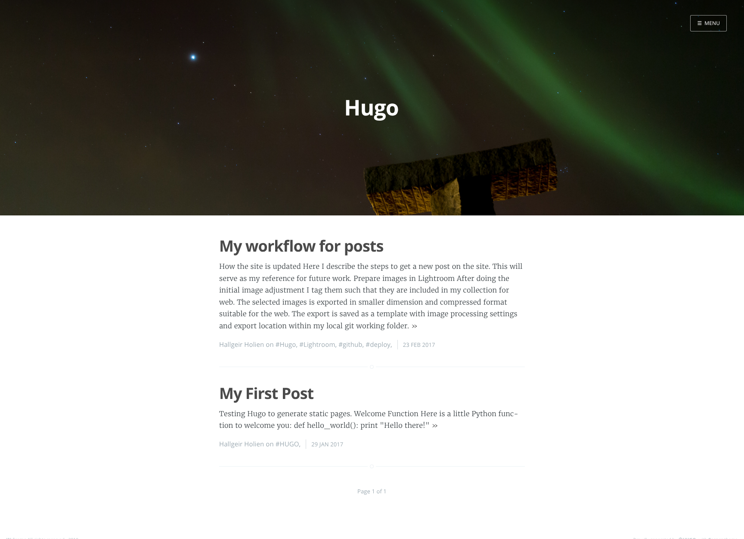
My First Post (266, 393)
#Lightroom (317, 344)
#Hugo (286, 344)
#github (350, 344)
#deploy (378, 344)
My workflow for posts (301, 245)
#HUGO (287, 444)
